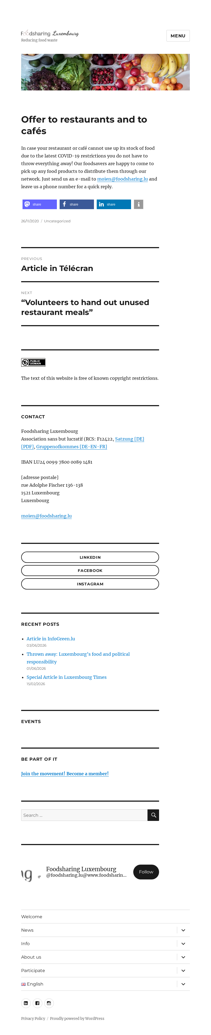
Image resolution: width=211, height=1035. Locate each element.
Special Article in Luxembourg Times (67, 677)
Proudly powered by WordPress (77, 1018)
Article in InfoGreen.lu (51, 638)
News (27, 930)
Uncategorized (57, 221)
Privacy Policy (33, 1018)
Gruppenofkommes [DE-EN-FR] (71, 446)
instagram (90, 584)
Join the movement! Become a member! (65, 773)
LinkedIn (90, 557)
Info (25, 943)
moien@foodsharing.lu (122, 179)
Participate (33, 970)
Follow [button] (146, 872)
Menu (178, 35)
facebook (90, 570)
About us (31, 957)
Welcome (31, 916)
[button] (40, 204)
